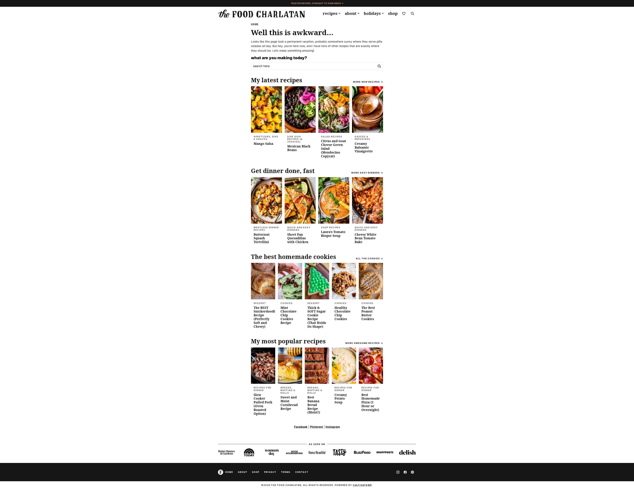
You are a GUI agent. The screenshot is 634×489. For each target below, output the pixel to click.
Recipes (330, 13)
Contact (302, 472)
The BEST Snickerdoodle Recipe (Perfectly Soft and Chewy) (265, 317)
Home (254, 24)
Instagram (333, 426)
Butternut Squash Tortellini (262, 238)
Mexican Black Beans (298, 148)
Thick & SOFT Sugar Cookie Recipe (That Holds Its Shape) (316, 317)
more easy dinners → (367, 172)
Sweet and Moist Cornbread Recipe (289, 403)
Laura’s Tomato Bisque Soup (333, 234)
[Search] (412, 13)
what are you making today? (279, 58)
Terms (285, 472)
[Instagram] (398, 472)
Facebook (300, 426)
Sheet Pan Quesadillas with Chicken (297, 238)
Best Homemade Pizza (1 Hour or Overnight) (370, 402)
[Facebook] (405, 472)
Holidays (372, 13)
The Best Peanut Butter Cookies (368, 313)
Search (379, 66)
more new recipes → (368, 81)
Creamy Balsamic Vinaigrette (364, 147)
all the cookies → (369, 258)
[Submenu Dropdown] (339, 13)
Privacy (270, 472)
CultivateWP (362, 485)
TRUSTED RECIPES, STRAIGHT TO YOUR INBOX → (317, 3)
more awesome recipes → (364, 343)
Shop (393, 13)
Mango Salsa (263, 144)
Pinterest (316, 426)
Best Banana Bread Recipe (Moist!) (313, 404)
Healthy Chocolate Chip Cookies (343, 313)
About (350, 13)
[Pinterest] (412, 472)
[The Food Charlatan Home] (261, 13)
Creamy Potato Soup (341, 399)
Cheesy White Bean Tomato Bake (365, 238)
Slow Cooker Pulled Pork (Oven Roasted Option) (263, 404)
